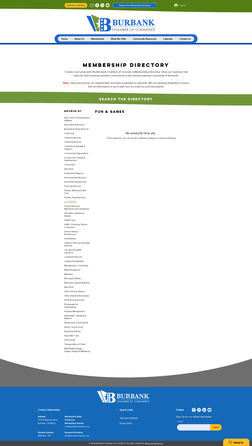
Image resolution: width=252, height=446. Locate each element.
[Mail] (92, 5)
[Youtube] (108, 5)
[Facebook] (97, 5)
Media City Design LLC (154, 443)
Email (180, 421)
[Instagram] (102, 5)
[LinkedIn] (204, 410)
